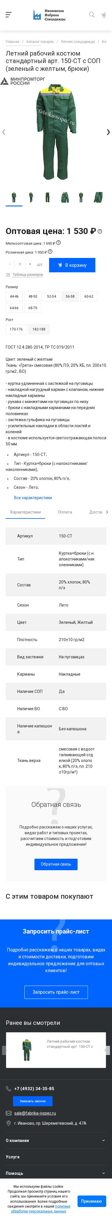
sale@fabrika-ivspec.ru (35, 1113)
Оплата (65, 512)
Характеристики (25, 512)
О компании (17, 1140)
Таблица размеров (28, 275)
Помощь (14, 1173)
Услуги (13, 1157)
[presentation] (3, 131)
